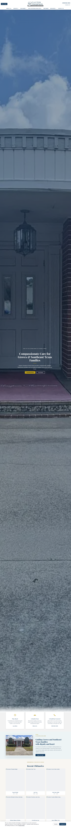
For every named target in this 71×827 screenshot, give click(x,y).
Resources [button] (52, 8)
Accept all (63, 824)
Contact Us (61, 8)
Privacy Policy (22, 825)
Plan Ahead (40, 372)
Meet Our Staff (40, 755)
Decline (56, 824)
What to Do (35, 726)
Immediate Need (30, 372)
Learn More (15, 726)
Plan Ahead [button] (23, 8)
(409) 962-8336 (66, 3)
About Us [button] (8, 8)
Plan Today (4, 3)
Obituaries (45, 8)
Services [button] (15, 8)
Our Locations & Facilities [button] (34, 8)
